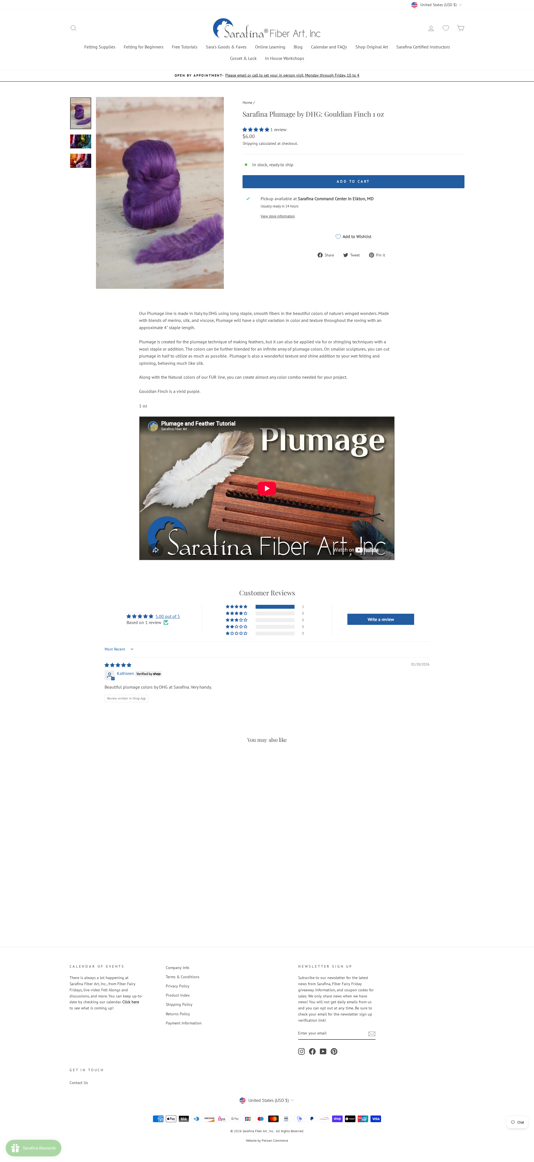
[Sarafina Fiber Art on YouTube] (323, 1051)
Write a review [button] (381, 619)
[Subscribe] (371, 1033)
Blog (298, 47)
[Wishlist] (445, 28)
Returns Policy (178, 1013)
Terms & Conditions (182, 976)
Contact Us (79, 1082)
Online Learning (270, 47)
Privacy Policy (177, 986)
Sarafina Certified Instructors (423, 47)
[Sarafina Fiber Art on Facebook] (312, 1051)
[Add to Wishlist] (76, 892)
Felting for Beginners (144, 47)
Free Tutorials (184, 47)
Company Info (177, 967)
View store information (278, 216)
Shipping (250, 143)
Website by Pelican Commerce (267, 1140)
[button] (256, 129)
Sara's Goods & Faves (226, 47)
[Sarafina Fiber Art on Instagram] (301, 1051)
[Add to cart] (75, 764)
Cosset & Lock (243, 58)
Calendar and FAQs (329, 47)
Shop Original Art (371, 47)
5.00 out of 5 (167, 616)
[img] (118, 665)
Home (247, 102)
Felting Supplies (99, 47)
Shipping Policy (179, 1004)
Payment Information (184, 1023)
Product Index (178, 995)
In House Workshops (284, 58)
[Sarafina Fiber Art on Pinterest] (334, 1051)
